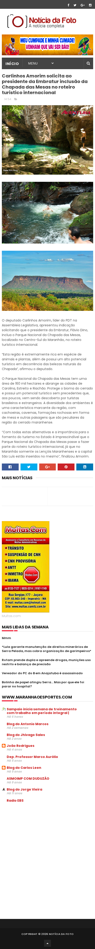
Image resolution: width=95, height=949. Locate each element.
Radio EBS (15, 800)
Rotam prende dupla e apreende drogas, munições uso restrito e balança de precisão (46, 662)
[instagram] (90, 5)
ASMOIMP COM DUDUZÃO (28, 778)
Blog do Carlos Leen (24, 767)
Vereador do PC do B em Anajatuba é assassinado (42, 673)
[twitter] (75, 5)
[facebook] (68, 5)
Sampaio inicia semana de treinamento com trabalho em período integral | (42, 711)
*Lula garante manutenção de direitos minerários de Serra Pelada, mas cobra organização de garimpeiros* (46, 649)
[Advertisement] (40, 841)
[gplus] (82, 5)
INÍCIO (12, 63)
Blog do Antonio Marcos (27, 724)
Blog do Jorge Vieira (24, 789)
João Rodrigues (20, 745)
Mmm (6, 638)
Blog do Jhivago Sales (26, 735)
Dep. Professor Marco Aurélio (32, 756)
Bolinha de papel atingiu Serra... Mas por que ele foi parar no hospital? (43, 684)
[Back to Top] (47, 943)
